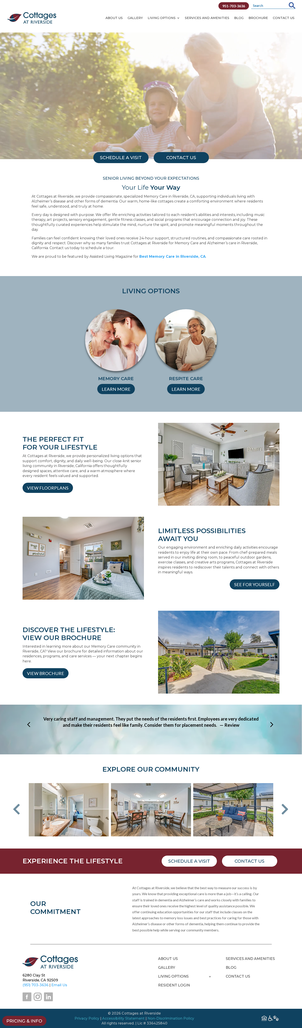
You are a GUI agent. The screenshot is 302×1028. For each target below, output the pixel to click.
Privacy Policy (87, 1018)
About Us (114, 18)
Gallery (135, 18)
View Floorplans (48, 487)
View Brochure (45, 673)
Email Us (59, 985)
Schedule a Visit (189, 861)
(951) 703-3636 (35, 985)
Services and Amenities (207, 18)
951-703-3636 (233, 6)
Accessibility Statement (123, 1018)
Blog (239, 18)
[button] (19, 809)
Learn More (116, 389)
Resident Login (174, 985)
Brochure (258, 18)
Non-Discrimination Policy (170, 1018)
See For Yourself (254, 584)
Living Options (162, 18)
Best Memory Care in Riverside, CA (172, 256)
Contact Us (283, 18)
